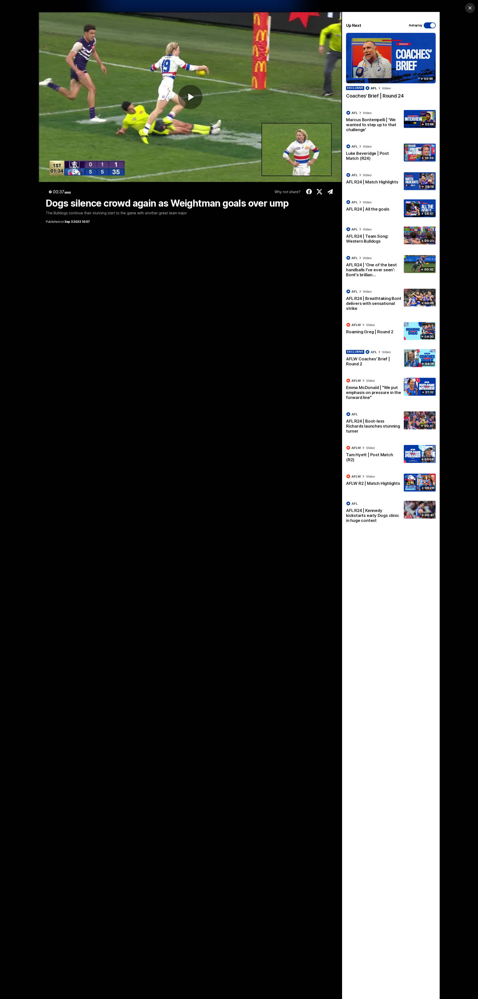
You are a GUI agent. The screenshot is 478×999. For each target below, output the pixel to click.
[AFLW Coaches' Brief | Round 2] (391, 359)
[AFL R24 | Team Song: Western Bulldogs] (391, 236)
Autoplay (415, 25)
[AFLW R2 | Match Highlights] (391, 483)
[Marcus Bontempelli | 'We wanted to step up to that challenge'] (391, 122)
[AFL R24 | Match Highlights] (391, 181)
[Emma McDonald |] (391, 390)
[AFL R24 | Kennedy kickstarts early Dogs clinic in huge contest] (391, 513)
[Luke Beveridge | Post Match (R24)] (391, 153)
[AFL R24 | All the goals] (391, 208)
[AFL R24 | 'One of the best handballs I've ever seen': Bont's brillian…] (391, 267)
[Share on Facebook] (308, 192)
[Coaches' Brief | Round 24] (391, 68)
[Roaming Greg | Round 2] (391, 331)
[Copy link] (330, 192)
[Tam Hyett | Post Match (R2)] (391, 454)
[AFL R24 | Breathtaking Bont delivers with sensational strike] (391, 301)
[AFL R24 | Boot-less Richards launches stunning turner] (391, 423)
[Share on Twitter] (319, 192)
